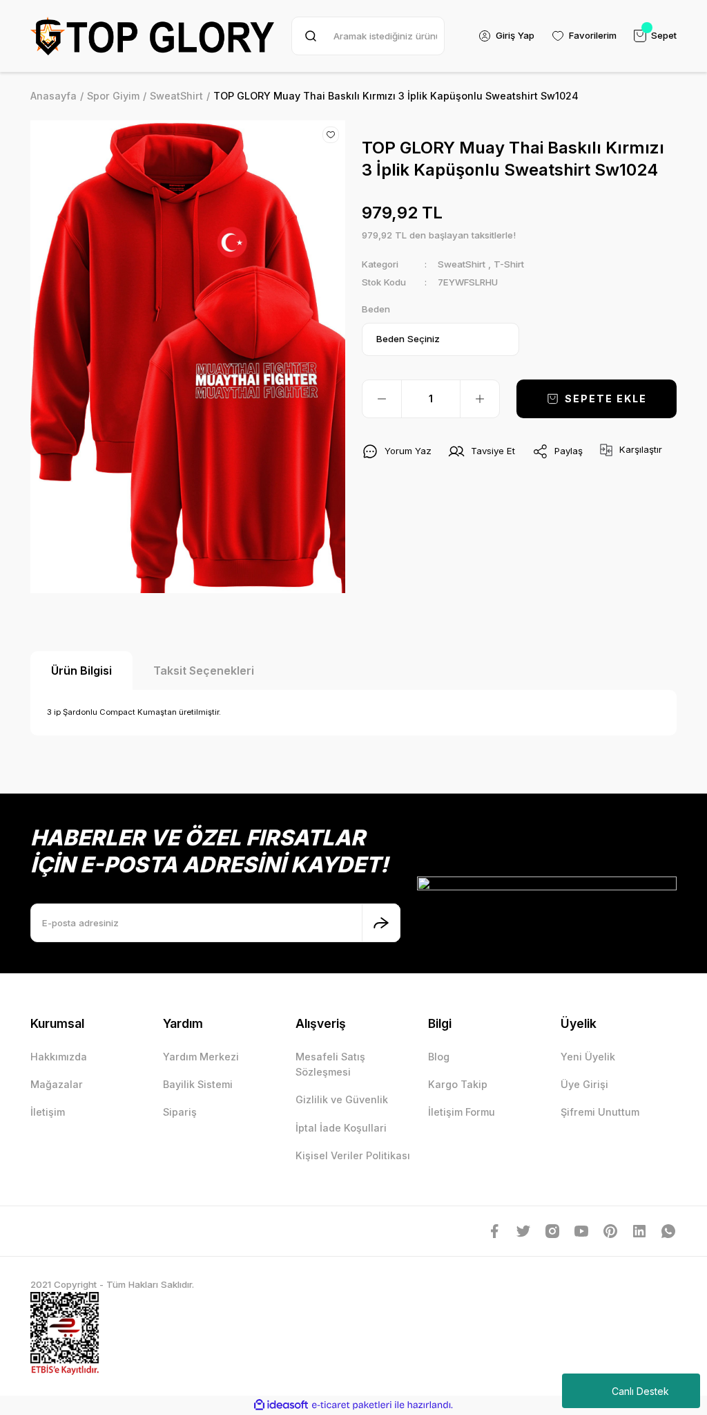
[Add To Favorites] (330, 134)
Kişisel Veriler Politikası (353, 1155)
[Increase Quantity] (480, 399)
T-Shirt (509, 264)
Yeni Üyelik (588, 1056)
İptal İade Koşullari (341, 1128)
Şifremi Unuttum (600, 1112)
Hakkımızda (58, 1056)
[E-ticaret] (351, 1405)
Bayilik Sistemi (198, 1084)
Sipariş (180, 1112)
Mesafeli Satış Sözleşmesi (330, 1064)
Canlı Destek (640, 1391)
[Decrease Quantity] (381, 399)
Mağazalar (56, 1084)
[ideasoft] (281, 1405)
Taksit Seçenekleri (203, 670)
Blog (438, 1056)
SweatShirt (461, 264)
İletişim (47, 1112)
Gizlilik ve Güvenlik (342, 1099)
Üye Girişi (584, 1084)
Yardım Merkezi (201, 1056)
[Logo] (152, 36)
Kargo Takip (457, 1084)
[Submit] (381, 922)
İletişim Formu (461, 1112)
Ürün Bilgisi (81, 670)
